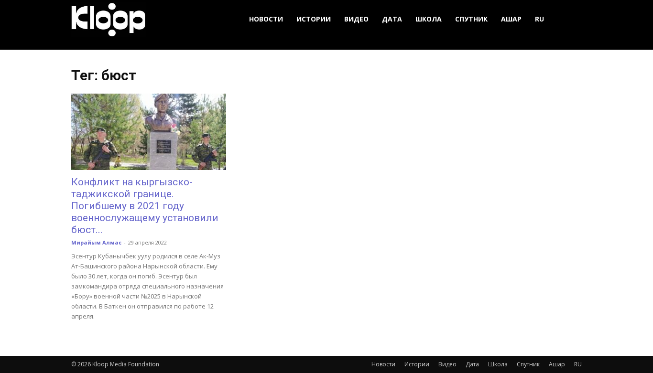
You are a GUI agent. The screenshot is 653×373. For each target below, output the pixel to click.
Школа (428, 18)
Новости (266, 18)
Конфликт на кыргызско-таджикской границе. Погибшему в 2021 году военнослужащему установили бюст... (144, 205)
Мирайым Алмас (96, 242)
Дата (392, 18)
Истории (313, 18)
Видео (356, 18)
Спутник (471, 18)
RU (539, 18)
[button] (570, 19)
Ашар (511, 18)
